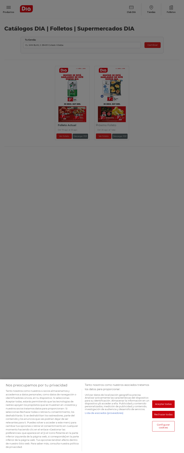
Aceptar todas (163, 404)
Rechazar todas (163, 414)
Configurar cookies (163, 426)
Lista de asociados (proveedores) (104, 413)
